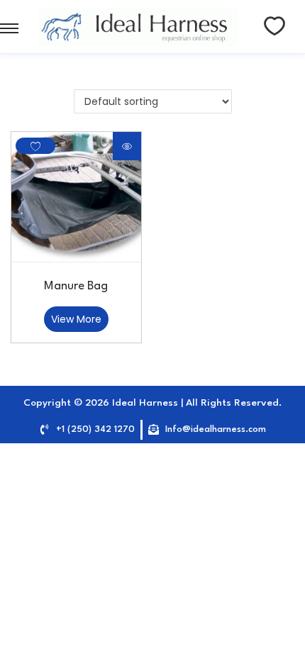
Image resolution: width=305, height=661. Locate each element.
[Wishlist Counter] (274, 26)
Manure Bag (76, 286)
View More (76, 319)
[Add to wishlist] (35, 146)
